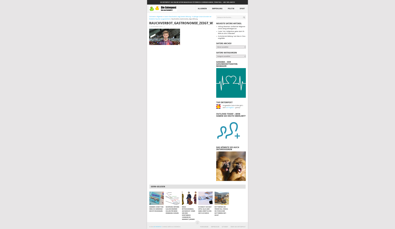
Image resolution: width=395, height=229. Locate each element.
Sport (242, 9)
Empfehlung (217, 9)
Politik (231, 9)
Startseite (152, 16)
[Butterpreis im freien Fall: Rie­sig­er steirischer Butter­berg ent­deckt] (222, 198)
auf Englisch (230, 107)
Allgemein (202, 9)
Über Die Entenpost (238, 227)
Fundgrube (204, 227)
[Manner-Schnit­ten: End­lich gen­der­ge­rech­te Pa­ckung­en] (156, 198)
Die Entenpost (157, 226)
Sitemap (225, 227)
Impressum (215, 227)
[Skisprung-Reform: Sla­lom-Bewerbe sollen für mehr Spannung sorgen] (173, 198)
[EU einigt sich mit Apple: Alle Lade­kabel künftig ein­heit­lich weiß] (205, 198)
